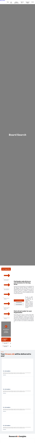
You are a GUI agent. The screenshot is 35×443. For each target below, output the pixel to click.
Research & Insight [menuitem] (27, 2)
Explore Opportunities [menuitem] (16, 2)
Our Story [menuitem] (11, 2)
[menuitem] (22, 2)
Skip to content (2, 0)
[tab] (19, 300)
